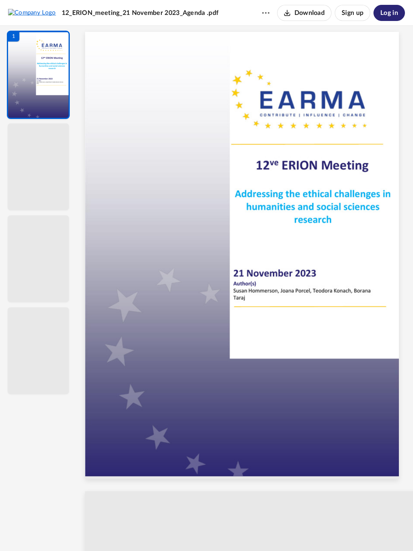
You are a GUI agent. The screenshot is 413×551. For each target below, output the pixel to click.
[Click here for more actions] (266, 13)
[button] (38, 75)
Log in (389, 13)
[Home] (32, 12)
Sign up (352, 13)
